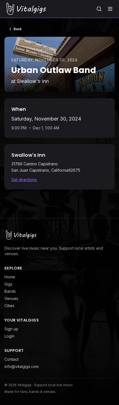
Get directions (24, 179)
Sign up (11, 328)
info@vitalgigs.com (21, 366)
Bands (10, 291)
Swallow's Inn (33, 81)
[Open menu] (110, 8)
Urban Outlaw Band (53, 70)
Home (9, 277)
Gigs (8, 284)
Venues (11, 298)
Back (18, 29)
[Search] (99, 8)
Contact (11, 359)
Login (9, 336)
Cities (9, 305)
